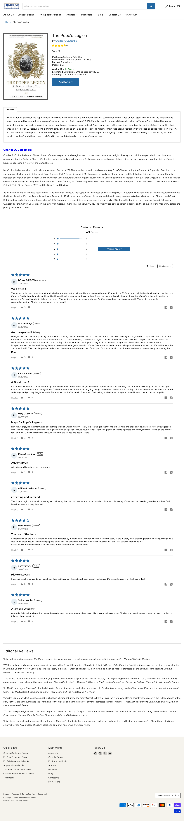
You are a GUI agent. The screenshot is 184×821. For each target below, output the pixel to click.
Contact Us (115, 14)
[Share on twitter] (171, 308)
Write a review (114, 248)
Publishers (87, 14)
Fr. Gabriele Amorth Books (16, 761)
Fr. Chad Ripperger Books (15, 757)
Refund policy (43, 794)
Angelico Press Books (13, 765)
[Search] (151, 6)
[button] (59, 45)
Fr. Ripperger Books (50, 14)
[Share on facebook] (165, 308)
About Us (8, 14)
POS (5, 800)
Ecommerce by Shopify (20, 800)
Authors (71, 14)
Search (6, 794)
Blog (101, 14)
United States (167, 795)
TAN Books (8, 777)
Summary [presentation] (10, 109)
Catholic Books (26, 14)
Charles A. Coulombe (66, 40)
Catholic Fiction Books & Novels (18, 773)
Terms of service (28, 794)
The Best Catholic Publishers (17, 769)
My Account (131, 14)
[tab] (10, 109)
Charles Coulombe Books (15, 753)
